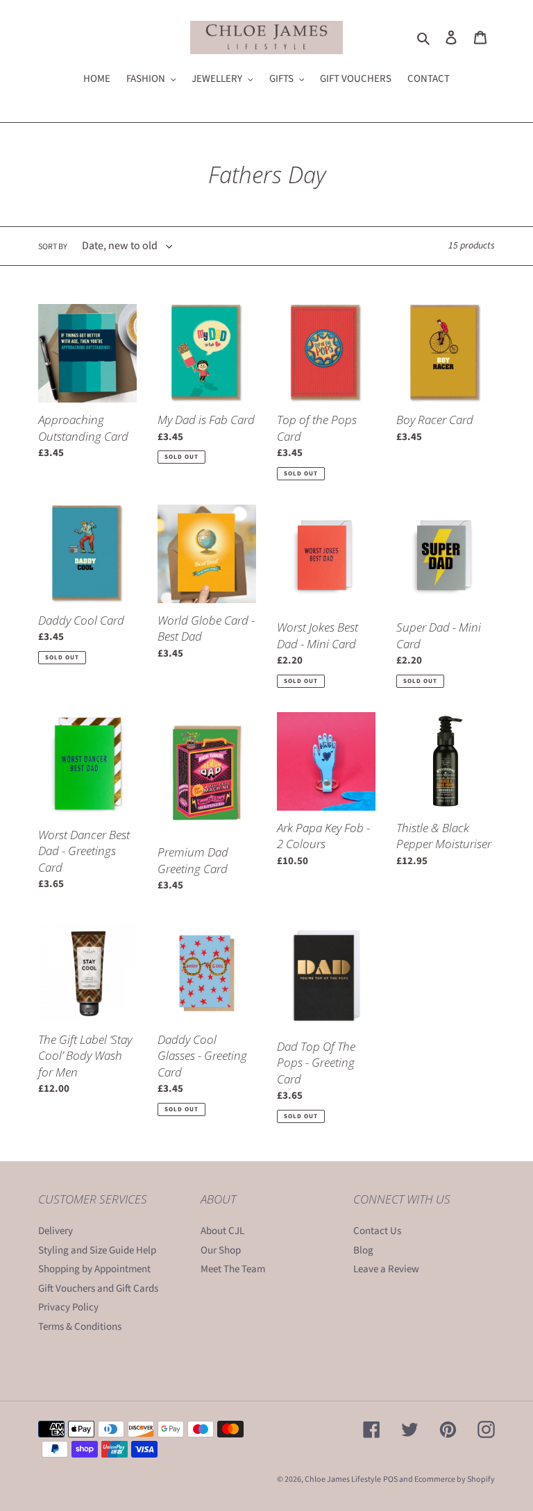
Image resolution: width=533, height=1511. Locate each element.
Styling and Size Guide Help (97, 1250)
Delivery (55, 1231)
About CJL (222, 1231)
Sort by (52, 247)
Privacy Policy (68, 1307)
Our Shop (221, 1250)
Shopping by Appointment (94, 1269)
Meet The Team (233, 1269)
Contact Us (377, 1231)
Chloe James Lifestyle (343, 1479)
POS (390, 1479)
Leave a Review (386, 1269)
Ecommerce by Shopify (454, 1479)
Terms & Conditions (79, 1326)
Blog (363, 1250)
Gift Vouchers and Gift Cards (98, 1288)
